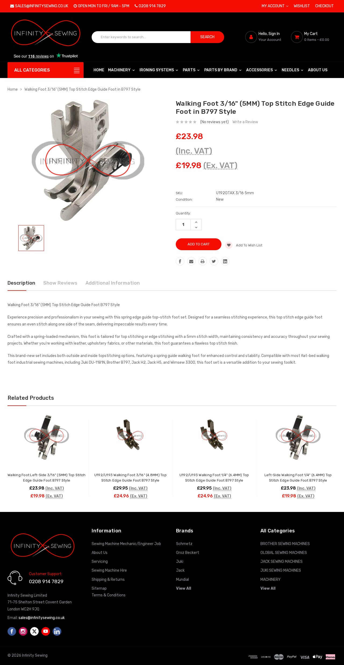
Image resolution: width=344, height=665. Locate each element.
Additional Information (112, 283)
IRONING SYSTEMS (157, 70)
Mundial (182, 579)
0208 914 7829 (152, 6)
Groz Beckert (187, 552)
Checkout (324, 6)
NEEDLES (291, 70)
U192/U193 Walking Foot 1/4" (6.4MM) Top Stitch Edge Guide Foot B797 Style (214, 477)
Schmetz (184, 544)
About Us (317, 70)
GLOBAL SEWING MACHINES (283, 552)
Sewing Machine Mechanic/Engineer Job (126, 544)
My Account (273, 6)
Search (207, 37)
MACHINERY (119, 70)
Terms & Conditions (109, 595)
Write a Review (245, 122)
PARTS (189, 70)
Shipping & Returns (108, 579)
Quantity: (183, 213)
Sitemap (99, 588)
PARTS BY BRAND (221, 70)
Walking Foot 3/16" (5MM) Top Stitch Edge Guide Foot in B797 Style (82, 89)
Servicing (100, 561)
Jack (180, 570)
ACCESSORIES (260, 70)
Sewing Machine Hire (109, 570)
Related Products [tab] (31, 398)
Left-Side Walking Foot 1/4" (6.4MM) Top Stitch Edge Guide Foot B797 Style (298, 477)
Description (21, 283)
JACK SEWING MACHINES (281, 561)
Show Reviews (60, 283)
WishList (302, 6)
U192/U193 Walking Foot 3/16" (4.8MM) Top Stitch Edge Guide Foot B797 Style (130, 477)
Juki (179, 561)
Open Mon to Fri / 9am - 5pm (103, 6)
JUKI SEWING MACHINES (280, 570)
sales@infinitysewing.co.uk (41, 6)
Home (99, 70)
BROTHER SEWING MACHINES (285, 544)
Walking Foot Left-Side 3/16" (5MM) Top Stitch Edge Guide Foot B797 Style (46, 477)
